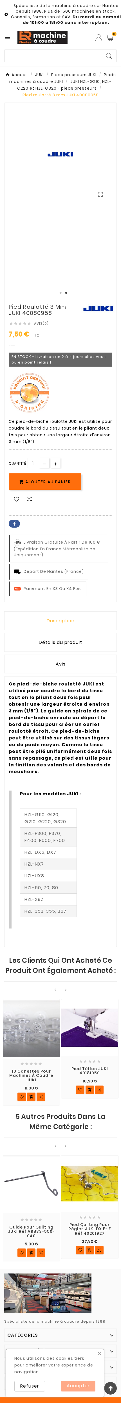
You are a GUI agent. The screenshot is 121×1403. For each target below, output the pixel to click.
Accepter (78, 1385)
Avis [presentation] (61, 664)
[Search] (109, 56)
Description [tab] (61, 620)
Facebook (14, 524)
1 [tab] (60, 293)
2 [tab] (66, 293)
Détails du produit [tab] (60, 642)
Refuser (29, 1386)
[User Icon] (98, 37)
